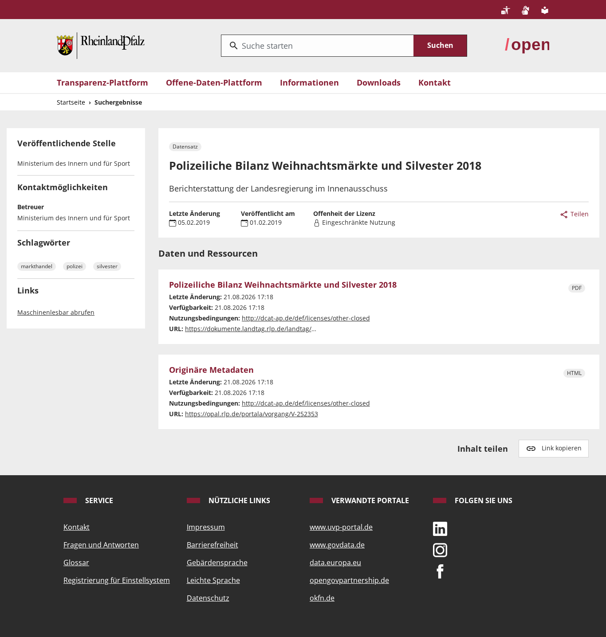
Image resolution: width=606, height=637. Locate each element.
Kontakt (434, 82)
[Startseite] (101, 44)
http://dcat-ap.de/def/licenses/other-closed (306, 318)
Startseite (71, 102)
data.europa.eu (335, 562)
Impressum (206, 527)
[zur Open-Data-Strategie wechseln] (527, 44)
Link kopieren (562, 448)
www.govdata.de (337, 545)
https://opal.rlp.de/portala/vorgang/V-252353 (251, 414)
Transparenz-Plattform (102, 82)
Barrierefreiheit (212, 545)
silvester (107, 266)
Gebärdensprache (217, 562)
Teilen (579, 214)
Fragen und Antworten (101, 545)
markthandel (36, 266)
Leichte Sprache (213, 580)
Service (98, 500)
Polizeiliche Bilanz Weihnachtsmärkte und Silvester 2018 (283, 285)
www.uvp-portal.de (341, 527)
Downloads (379, 82)
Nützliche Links (238, 500)
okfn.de (322, 598)
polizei (75, 266)
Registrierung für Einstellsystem (116, 580)
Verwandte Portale (369, 500)
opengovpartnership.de (349, 580)
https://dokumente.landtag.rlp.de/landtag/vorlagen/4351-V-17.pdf (283, 328)
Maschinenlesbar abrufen (55, 312)
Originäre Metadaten (211, 370)
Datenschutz (208, 598)
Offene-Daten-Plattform (214, 82)
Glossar (76, 562)
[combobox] (317, 45)
